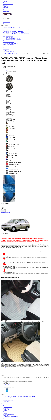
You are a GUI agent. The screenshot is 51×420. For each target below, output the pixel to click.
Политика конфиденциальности (10, 416)
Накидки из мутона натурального (13, 38)
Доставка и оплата (7, 47)
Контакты (5, 7)
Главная (5, 1)
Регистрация (6, 11)
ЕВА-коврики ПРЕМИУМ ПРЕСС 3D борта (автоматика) (16, 33)
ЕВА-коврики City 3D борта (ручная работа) (13, 31)
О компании (6, 2)
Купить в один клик (5, 212)
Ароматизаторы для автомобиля (10, 43)
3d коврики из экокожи (8, 42)
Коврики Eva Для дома (8, 44)
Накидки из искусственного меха (13, 39)
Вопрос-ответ (6, 49)
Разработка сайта (4, 418)
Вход (4, 9)
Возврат (5, 50)
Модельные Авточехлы (8, 34)
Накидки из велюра (10, 37)
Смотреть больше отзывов (6, 367)
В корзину (3, 210)
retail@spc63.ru (6, 384)
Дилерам (5, 5)
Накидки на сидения (8, 36)
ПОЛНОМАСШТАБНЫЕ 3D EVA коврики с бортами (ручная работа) (19, 28)
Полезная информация (8, 4)
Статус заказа (6, 6)
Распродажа (6, 46)
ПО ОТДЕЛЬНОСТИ (8, 69)
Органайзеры (6, 40)
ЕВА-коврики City (7, 30)
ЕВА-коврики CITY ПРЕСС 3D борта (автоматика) (14, 32)
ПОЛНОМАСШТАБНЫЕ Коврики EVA (12, 27)
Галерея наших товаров (8, 51)
